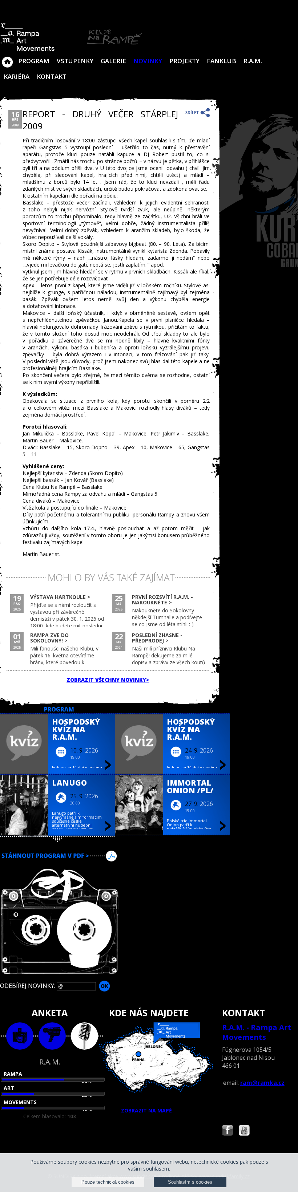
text (84, 1036)
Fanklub (221, 61)
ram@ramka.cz (262, 1083)
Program (33, 61)
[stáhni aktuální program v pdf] (149, 856)
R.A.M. (252, 61)
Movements (20, 1102)
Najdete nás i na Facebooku (227, 1131)
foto (19, 1036)
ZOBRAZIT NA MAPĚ (146, 1110)
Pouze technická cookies (107, 1182)
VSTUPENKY (75, 61)
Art (9, 1087)
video (52, 1036)
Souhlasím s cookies (190, 1182)
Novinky (147, 61)
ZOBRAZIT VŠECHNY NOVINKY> (108, 679)
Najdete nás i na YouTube (244, 1131)
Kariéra (16, 76)
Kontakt (52, 76)
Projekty (184, 61)
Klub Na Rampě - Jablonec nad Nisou (7, 58)
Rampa (13, 1073)
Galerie (113, 61)
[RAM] (71, 49)
